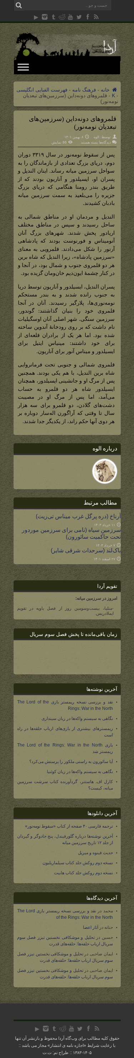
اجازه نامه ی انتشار (67, 1045)
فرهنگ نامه (84, 90)
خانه (106, 90)
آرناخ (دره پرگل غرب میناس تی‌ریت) (78, 516)
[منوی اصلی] (23, 67)
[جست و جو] (19, 5)
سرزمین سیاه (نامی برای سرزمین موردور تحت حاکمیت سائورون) (71, 533)
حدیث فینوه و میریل (95, 852)
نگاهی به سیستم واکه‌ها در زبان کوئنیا (80, 771)
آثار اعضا (90, 927)
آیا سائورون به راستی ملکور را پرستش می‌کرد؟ (71, 761)
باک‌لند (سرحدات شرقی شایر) (86, 550)
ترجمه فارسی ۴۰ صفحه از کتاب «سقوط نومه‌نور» (69, 826)
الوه (96, 137)
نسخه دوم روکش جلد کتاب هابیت (83, 872)
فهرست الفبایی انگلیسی (42, 90)
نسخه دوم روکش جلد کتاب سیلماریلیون (78, 862)
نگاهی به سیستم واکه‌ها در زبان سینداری (77, 718)
